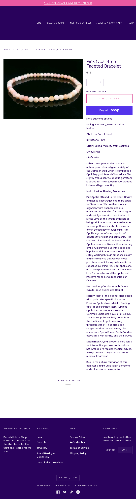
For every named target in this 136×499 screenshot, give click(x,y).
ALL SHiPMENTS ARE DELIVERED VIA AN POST (68, 3)
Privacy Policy (77, 437)
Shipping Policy (78, 453)
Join (124, 450)
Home (6, 49)
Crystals (41, 442)
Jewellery (42, 448)
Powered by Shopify (87, 485)
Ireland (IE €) (67, 478)
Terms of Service (79, 448)
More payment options (99, 118)
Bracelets (23, 49)
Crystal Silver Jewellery (50, 462)
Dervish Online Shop (51, 485)
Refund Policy (77, 442)
